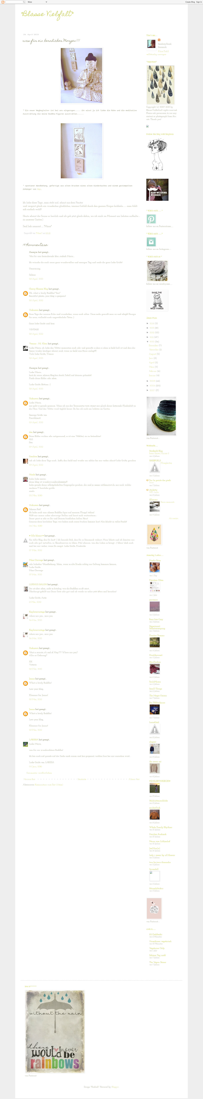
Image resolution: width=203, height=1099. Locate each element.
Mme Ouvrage (36, 560)
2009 (153, 381)
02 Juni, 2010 (35, 767)
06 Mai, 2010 (35, 526)
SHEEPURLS (155, 461)
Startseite (82, 779)
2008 (153, 386)
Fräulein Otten (156, 580)
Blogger (115, 1087)
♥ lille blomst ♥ (36, 536)
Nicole (32, 475)
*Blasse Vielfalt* (47, 15)
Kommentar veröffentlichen (39, 773)
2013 (152, 328)
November (154, 350)
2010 (152, 342)
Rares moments (167, 502)
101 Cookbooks (155, 934)
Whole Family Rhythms (160, 827)
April (152, 363)
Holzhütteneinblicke (158, 801)
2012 (152, 332)
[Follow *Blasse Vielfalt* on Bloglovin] (157, 170)
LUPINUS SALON (38, 584)
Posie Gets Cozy (156, 619)
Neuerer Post (29, 779)
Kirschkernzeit (155, 655)
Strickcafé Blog (156, 451)
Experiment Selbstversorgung (157, 627)
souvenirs (153, 600)
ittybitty (153, 490)
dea (31, 432)
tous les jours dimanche (160, 862)
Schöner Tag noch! (157, 955)
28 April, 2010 (36, 279)
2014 (152, 323)
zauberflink (154, 808)
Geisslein (33, 456)
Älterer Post (134, 779)
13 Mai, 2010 (35, 602)
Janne (32, 679)
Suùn (151, 483)
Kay (39, 189)
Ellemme (153, 500)
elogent (152, 742)
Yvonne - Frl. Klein (38, 344)
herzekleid (154, 722)
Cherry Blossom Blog (38, 289)
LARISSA (33, 740)
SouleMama (155, 682)
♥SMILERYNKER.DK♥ (159, 781)
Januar (152, 375)
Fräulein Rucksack (157, 834)
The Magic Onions (158, 696)
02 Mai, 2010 (35, 495)
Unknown (34, 310)
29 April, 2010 (36, 422)
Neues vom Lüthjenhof (159, 841)
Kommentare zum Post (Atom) (49, 785)
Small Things (155, 689)
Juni (151, 358)
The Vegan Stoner (157, 962)
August (153, 354)
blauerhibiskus (156, 888)
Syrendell (153, 869)
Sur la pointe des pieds (160, 480)
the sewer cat (155, 762)
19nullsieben (155, 662)
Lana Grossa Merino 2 (159, 453)
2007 (152, 390)
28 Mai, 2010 (35, 669)
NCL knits (154, 492)
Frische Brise (155, 560)
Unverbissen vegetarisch (160, 941)
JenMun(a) (154, 848)
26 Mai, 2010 (35, 620)
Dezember (154, 345)
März (152, 367)
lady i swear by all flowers (162, 855)
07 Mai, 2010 (35, 550)
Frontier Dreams (156, 635)
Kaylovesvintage (37, 612)
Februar (153, 371)
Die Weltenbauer (157, 703)
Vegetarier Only (157, 948)
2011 (152, 337)
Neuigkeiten (166, 463)
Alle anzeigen (173, 518)
